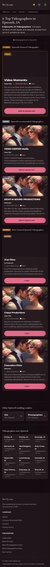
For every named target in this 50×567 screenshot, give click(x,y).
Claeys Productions (14, 312)
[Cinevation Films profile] (25, 350)
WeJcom (7, 4)
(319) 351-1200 (12, 155)
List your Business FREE (12, 520)
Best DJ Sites (7, 541)
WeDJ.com (6, 12)
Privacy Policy (8, 527)
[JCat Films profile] (25, 245)
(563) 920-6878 (12, 371)
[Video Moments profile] (25, 64)
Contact (5, 524)
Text (31, 84)
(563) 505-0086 (12, 319)
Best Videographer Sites (12, 548)
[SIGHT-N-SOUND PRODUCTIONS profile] (25, 186)
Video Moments (15, 80)
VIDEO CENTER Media (16, 149)
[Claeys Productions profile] (25, 298)
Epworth (22, 12)
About (4, 517)
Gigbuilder (6, 538)
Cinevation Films (13, 365)
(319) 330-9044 (21, 84)
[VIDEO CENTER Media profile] (25, 135)
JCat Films (9, 260)
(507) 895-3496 (12, 266)
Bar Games (7, 552)
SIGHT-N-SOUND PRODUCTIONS (22, 199)
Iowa (14, 12)
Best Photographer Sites (12, 545)
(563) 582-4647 (12, 205)
